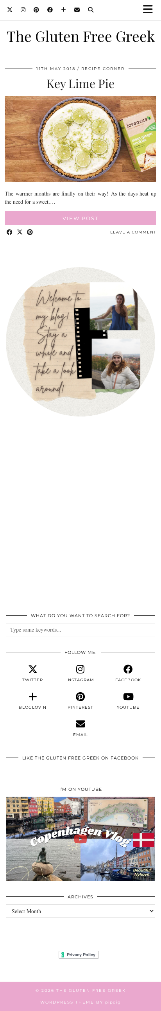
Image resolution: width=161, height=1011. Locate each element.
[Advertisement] (80, 519)
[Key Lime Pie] (80, 179)
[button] (150, 10)
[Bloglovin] (63, 9)
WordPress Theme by (80, 1002)
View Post (80, 218)
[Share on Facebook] (10, 232)
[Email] (77, 9)
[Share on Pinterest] (30, 232)
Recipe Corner (103, 68)
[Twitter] (10, 9)
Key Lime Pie (80, 83)
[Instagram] (23, 9)
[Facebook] (50, 9)
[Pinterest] (36, 9)
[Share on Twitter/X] (20, 232)
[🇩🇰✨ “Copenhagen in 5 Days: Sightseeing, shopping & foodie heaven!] (80, 839)
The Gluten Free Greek (81, 35)
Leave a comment (133, 232)
